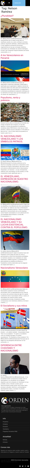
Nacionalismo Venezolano (14, 267)
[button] (9, 3)
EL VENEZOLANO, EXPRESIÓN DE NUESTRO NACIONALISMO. (14, 179)
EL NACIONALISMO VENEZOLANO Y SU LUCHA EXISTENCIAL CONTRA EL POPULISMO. (14, 223)
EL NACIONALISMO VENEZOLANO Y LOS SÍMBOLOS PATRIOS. (12, 139)
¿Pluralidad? (7, 15)
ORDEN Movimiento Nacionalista (19, 460)
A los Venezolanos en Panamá (12, 56)
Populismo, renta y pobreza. (10, 99)
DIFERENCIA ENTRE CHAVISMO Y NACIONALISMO (11, 348)
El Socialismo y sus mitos (14, 305)
